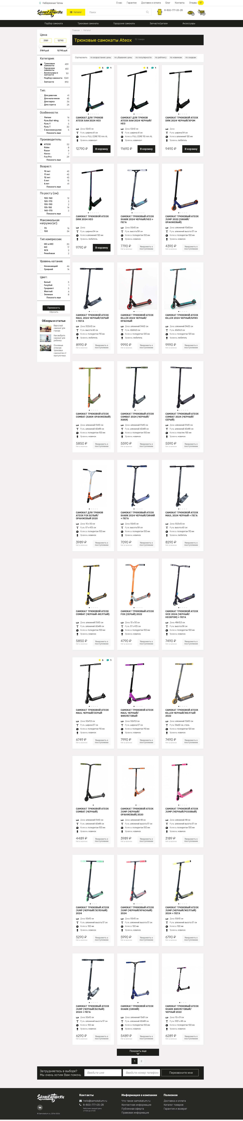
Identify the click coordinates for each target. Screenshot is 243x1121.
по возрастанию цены (100, 57)
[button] (88, 212)
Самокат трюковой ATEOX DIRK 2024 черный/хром (181, 119)
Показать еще (138, 1051)
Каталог (78, 12)
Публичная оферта (133, 1108)
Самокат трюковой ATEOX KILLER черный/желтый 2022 (181, 713)
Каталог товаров (173, 1105)
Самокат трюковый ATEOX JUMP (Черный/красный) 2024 (137, 910)
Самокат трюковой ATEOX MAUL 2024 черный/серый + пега (92, 318)
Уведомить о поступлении (146, 247)
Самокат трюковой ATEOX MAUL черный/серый (92, 711)
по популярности (143, 57)
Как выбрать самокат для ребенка (59, 338)
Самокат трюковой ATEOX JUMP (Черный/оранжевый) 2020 (137, 811)
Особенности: (49, 112)
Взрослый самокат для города (59, 328)
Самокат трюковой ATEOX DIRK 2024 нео (92, 218)
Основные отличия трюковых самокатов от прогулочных (60, 350)
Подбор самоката (54, 23)
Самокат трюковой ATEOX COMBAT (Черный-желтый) (92, 613)
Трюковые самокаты (88, 23)
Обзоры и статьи (53, 320)
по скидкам (190, 57)
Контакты (179, 2)
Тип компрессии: (51, 239)
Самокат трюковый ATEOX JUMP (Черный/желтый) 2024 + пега (182, 910)
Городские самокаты (124, 23)
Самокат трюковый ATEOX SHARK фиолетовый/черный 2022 (182, 1009)
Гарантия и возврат (175, 1108)
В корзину (101, 149)
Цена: (43, 34)
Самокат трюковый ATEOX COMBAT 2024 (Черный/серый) (182, 416)
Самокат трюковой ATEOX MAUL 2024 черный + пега (181, 514)
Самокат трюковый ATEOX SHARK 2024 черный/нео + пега (137, 219)
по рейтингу (160, 57)
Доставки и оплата (151, 2)
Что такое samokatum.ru (136, 1101)
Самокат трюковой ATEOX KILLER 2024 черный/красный (137, 318)
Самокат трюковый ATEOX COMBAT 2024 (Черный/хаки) (137, 416)
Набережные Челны (53, 3)
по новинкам (176, 57)
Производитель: (50, 139)
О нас (119, 2)
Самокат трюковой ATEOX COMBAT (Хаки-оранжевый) (93, 415)
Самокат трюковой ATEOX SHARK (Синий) (137, 1007)
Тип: (42, 90)
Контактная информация (136, 1105)
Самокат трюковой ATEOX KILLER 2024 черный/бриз (181, 316)
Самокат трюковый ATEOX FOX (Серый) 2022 (137, 613)
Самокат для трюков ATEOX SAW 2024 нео (89, 119)
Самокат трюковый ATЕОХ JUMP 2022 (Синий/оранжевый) (182, 219)
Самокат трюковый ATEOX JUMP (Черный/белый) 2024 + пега (92, 1009)
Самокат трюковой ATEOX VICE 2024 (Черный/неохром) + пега (181, 614)
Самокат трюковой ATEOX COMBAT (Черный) (92, 810)
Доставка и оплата (175, 1101)
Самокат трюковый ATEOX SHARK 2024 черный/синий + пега (138, 515)
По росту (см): (49, 193)
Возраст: (46, 166)
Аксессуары (189, 23)
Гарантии (132, 2)
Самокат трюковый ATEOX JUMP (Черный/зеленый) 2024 (92, 910)
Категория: (47, 58)
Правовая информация (135, 1112)
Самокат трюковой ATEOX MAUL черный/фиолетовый (137, 713)
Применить (54, 307)
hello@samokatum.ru (95, 1101)
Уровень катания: (51, 261)
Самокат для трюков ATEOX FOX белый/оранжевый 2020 (89, 515)
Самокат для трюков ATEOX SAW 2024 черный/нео (136, 120)
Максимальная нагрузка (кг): (49, 222)
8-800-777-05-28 (173, 10)
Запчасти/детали (159, 23)
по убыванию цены (123, 57)
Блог (168, 2)
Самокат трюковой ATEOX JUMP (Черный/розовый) (181, 810)
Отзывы (195, 2)
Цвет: (43, 277)
